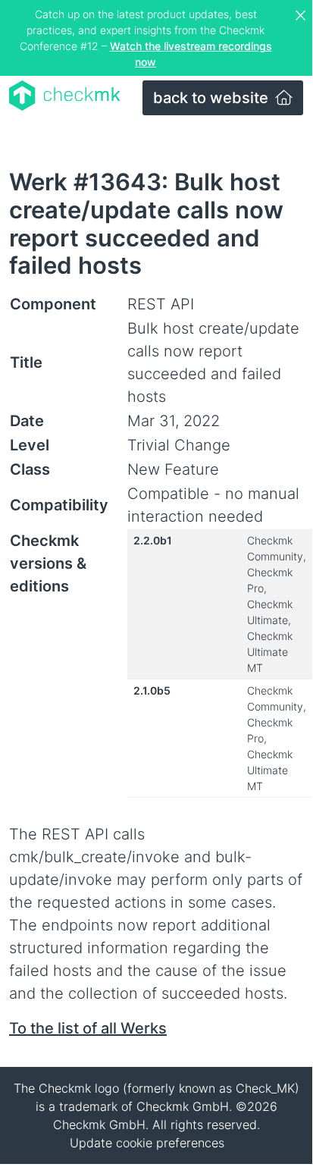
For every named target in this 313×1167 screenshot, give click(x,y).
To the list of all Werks (88, 1028)
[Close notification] (302, 16)
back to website (212, 98)
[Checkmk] (65, 95)
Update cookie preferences (147, 1142)
